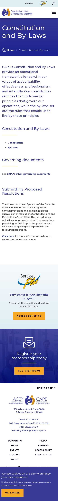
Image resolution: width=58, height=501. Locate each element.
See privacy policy (25, 485)
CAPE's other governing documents (28, 174)
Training (14, 454)
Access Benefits (29, 316)
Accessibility (43, 450)
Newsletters (43, 454)
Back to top (45, 388)
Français (29, 3)
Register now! (29, 370)
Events (14, 450)
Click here (8, 236)
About (15, 459)
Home (10, 50)
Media (43, 440)
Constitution (15, 142)
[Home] (29, 400)
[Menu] (54, 12)
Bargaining (14, 440)
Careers (43, 445)
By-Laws (13, 147)
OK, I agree (12, 493)
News (14, 445)
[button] (54, 3)
